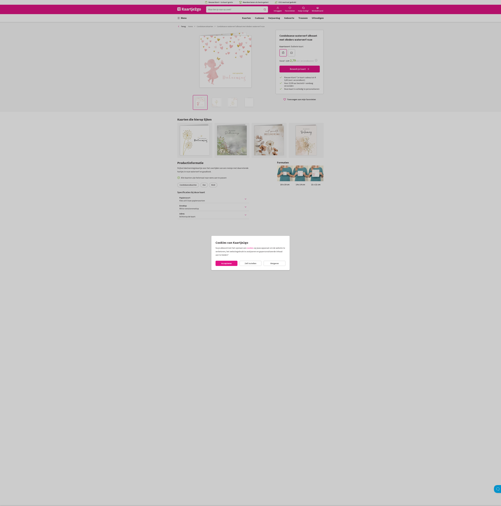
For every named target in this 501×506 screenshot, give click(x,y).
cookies (250, 248)
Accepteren (226, 263)
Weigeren (274, 263)
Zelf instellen (250, 263)
